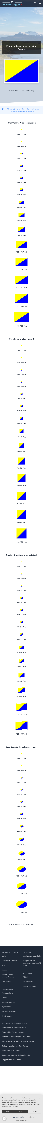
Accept (21, 1111)
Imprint (17, 1120)
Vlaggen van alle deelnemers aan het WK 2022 (32, 963)
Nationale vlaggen (10, 952)
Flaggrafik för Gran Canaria (12, 1060)
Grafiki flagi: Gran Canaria (11, 1051)
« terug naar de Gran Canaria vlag (21, 91)
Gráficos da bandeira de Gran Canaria (16, 1055)
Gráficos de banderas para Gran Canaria (16, 1037)
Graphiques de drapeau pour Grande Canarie (18, 1041)
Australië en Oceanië (9, 961)
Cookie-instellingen (30, 986)
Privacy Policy (23, 1120)
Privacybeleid (28, 982)
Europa (4, 970)
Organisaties (6, 1007)
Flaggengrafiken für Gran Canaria (14, 1028)
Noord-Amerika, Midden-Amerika (8, 975)
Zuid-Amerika (6, 981)
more (34, 1111)
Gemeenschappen (8, 1002)
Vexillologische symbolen (32, 956)
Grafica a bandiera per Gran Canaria (15, 1046)
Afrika (4, 956)
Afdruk (25, 977)
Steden (4, 998)
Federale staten (7, 993)
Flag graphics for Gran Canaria (13, 1032)
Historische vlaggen (9, 1011)
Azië (3, 965)
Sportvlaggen (7, 1016)
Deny (8, 1111)
